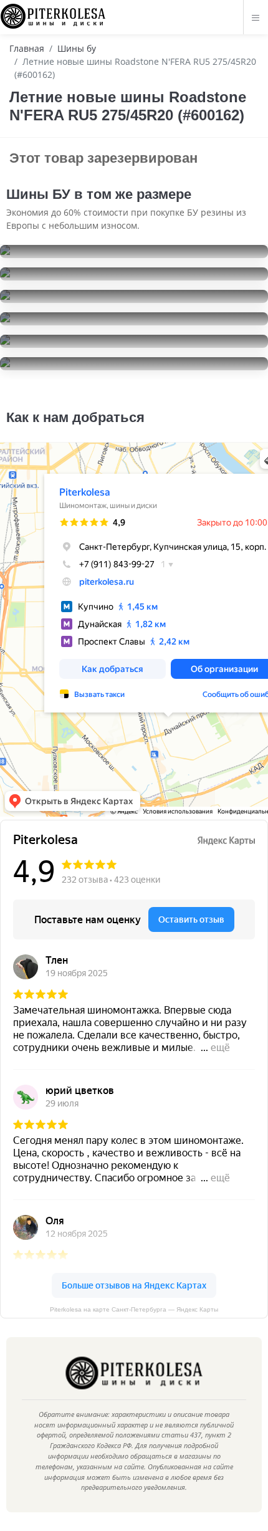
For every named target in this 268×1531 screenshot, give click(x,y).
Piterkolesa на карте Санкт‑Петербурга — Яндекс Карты (134, 1309)
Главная (26, 48)
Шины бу (76, 48)
